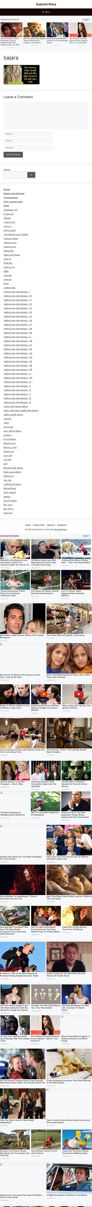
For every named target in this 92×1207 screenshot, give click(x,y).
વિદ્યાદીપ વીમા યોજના (13, 468)
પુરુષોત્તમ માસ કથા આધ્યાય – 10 (18, 296)
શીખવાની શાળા (10, 488)
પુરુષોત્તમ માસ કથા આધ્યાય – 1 (17, 292)
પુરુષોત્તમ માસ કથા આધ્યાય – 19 (18, 333)
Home (27, 525)
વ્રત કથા (7, 480)
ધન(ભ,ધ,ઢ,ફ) (9, 267)
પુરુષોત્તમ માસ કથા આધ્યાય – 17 (18, 324)
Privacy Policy (39, 525)
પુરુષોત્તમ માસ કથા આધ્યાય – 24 (18, 357)
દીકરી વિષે (8, 263)
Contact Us (62, 525)
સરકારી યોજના (10, 500)
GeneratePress (60, 529)
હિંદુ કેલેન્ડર (9, 509)
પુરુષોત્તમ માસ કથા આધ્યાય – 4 (17, 382)
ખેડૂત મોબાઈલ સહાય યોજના (16, 234)
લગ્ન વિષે (7, 460)
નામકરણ (7, 279)
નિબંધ (6, 283)
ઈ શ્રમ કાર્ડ (8, 214)
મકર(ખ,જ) (8, 427)
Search (7, 170)
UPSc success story (13, 202)
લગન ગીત (8, 455)
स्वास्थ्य (6, 206)
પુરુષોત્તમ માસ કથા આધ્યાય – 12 (18, 304)
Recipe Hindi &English (14, 193)
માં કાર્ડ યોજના (10, 439)
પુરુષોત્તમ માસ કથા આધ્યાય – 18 (18, 328)
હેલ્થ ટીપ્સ (8, 513)
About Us (51, 525)
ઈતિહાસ (7, 218)
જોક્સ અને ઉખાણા (12, 255)
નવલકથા (8, 275)
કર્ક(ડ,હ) (7, 226)
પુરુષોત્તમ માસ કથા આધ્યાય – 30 (18, 378)
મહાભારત (8, 435)
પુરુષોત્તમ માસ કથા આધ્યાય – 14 (18, 312)
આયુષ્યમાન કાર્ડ (10, 210)
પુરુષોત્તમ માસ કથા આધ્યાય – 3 (17, 374)
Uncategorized (11, 197)
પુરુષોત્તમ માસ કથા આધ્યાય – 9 (17, 402)
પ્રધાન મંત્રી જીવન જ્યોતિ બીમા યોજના (21, 410)
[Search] (31, 175)
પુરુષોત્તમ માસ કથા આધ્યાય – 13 (18, 308)
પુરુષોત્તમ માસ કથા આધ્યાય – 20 (18, 341)
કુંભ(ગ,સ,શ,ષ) (10, 230)
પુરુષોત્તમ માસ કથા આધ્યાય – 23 (18, 353)
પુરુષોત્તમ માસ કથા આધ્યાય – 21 (18, 345)
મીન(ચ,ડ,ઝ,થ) (10, 447)
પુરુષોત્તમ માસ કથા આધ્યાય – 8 (17, 398)
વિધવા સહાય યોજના (12, 472)
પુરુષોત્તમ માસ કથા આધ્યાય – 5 (17, 386)
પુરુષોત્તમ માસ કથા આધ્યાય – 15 (18, 316)
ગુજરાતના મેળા (10, 247)
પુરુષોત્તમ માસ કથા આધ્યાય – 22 (18, 349)
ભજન (6, 423)
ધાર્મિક (6, 271)
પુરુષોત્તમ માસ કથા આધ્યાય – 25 (18, 361)
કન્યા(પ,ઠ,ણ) (9, 222)
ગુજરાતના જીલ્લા (11, 238)
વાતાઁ (5, 464)
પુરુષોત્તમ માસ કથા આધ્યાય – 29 (18, 369)
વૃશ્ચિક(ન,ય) (9, 476)
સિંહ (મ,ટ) (8, 505)
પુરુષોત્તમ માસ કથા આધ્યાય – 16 (18, 320)
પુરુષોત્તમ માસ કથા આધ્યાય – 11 (18, 300)
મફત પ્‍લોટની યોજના (12, 431)
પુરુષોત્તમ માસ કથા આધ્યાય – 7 (17, 394)
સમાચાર (7, 496)
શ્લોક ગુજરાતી (10, 492)
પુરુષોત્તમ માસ (9, 288)
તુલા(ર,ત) (7, 259)
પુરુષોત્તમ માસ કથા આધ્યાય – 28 (18, 365)
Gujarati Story (46, 4)
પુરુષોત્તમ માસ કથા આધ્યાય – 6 (17, 390)
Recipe (7, 189)
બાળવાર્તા (7, 419)
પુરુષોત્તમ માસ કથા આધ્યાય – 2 (17, 337)
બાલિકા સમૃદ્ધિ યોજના (13, 414)
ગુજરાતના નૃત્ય (10, 242)
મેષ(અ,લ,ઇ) (9, 451)
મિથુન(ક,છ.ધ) (9, 443)
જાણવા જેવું (9, 251)
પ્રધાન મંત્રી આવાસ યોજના (16, 406)
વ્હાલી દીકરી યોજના (12, 484)
